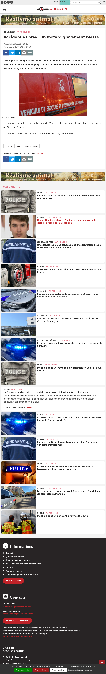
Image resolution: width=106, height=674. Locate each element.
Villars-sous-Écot (46, 340)
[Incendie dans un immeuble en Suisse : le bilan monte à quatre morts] (18, 201)
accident (8, 146)
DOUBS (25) (9, 32)
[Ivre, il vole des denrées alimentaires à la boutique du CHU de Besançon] (18, 324)
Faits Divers (23, 32)
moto (18, 146)
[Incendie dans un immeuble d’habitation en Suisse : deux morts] (18, 373)
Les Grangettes (45, 242)
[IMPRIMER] (30, 52)
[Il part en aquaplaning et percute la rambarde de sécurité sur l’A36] (18, 349)
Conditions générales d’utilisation (22, 574)
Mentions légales (14, 571)
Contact (9, 553)
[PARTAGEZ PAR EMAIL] (24, 52)
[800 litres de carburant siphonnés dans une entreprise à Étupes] (18, 275)
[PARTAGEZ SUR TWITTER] (12, 52)
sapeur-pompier (31, 146)
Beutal (40, 439)
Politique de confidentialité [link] (80, 670)
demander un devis (17, 621)
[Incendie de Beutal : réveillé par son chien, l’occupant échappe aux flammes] (18, 448)
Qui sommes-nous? (15, 556)
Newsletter (13, 581)
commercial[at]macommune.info (18, 614)
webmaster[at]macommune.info (17, 636)
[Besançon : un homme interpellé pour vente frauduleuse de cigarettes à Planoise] (18, 497)
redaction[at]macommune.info (17, 606)
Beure (40, 415)
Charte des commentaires (18, 560)
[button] (99, 2)
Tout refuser (41, 670)
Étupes (40, 267)
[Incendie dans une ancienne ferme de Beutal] (18, 522)
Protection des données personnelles (23, 564)
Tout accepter (23, 670)
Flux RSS (10, 567)
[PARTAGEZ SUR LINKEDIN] (18, 52)
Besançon (42, 217)
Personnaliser (58, 670)
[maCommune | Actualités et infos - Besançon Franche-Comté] (44, 9)
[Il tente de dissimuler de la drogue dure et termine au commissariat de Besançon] (18, 300)
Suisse (40, 193)
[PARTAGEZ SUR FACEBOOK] (6, 52)
